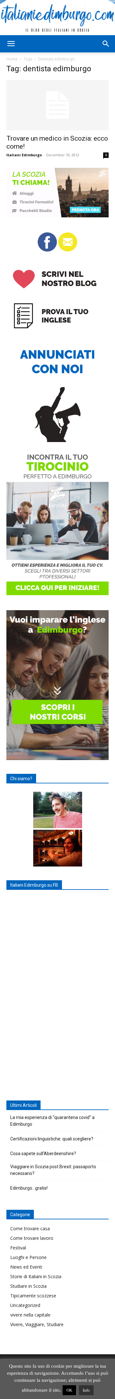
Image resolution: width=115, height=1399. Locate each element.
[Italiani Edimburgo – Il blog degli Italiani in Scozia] (57, 17)
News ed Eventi (26, 1267)
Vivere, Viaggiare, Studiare (37, 1324)
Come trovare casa (30, 1228)
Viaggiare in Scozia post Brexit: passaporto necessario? (53, 1170)
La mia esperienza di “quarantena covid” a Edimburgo (52, 1121)
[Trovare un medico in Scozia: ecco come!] (57, 105)
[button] (11, 43)
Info (86, 1390)
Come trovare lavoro (31, 1238)
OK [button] (69, 1390)
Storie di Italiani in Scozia (35, 1276)
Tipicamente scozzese (33, 1296)
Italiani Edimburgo (24, 154)
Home (12, 59)
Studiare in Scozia (28, 1286)
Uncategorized (25, 1305)
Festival (18, 1248)
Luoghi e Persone (28, 1257)
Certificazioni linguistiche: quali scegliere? (51, 1138)
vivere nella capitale (30, 1315)
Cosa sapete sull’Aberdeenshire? (43, 1153)
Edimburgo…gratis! (29, 1188)
